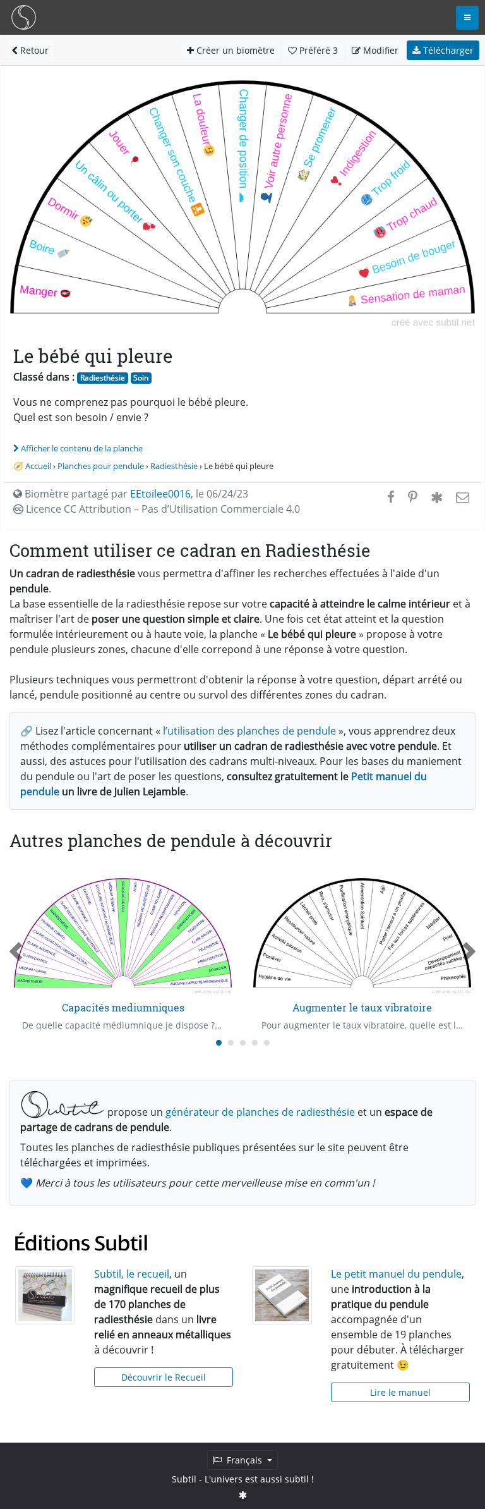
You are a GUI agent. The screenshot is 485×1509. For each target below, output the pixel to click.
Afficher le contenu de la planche (82, 448)
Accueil (38, 466)
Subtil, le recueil (131, 1274)
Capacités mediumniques (123, 1007)
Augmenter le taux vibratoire (362, 1007)
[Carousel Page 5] (267, 1043)
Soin (140, 377)
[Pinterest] (412, 497)
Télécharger (447, 50)
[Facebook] (391, 497)
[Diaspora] (437, 497)
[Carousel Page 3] (243, 1043)
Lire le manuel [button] (400, 1392)
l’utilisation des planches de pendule (249, 731)
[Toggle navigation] (467, 18)
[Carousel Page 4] (255, 1043)
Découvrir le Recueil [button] (163, 1377)
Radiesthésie (102, 377)
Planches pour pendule (100, 466)
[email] (461, 497)
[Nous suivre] (243, 1495)
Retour (33, 50)
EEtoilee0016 (160, 494)
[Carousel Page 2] (231, 1043)
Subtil (184, 1479)
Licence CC (161, 509)
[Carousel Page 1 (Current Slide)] (219, 1043)
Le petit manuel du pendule (396, 1274)
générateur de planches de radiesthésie (260, 1112)
